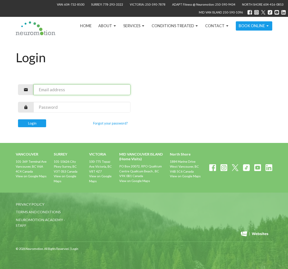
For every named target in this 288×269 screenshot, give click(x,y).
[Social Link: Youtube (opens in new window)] (276, 12)
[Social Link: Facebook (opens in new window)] (250, 12)
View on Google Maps (31, 176)
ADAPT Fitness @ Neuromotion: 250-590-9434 (203, 4)
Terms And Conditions (38, 212)
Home (86, 25)
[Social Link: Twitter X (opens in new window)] (263, 12)
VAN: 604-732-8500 (70, 4)
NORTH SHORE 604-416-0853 (263, 4)
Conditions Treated (173, 25)
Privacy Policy (30, 204)
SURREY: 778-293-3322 (107, 4)
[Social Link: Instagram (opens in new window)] (256, 12)
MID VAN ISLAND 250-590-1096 (221, 12)
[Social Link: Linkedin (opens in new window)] (283, 12)
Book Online (252, 25)
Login (32, 123)
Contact (215, 25)
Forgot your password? (110, 123)
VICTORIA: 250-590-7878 (147, 4)
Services (131, 25)
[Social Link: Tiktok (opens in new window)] (270, 12)
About (105, 25)
